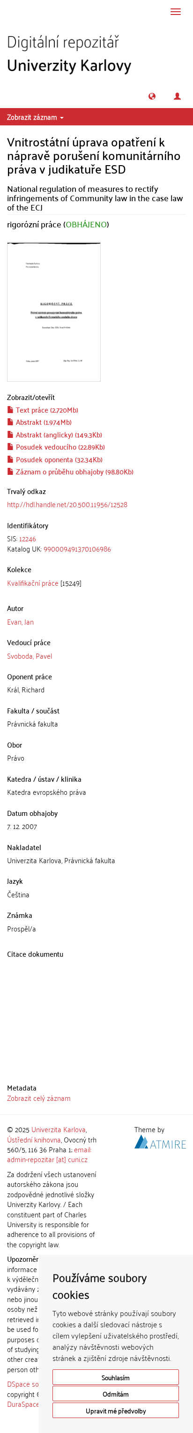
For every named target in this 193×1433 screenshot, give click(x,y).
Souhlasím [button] (116, 1377)
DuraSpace (23, 1403)
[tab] (96, 543)
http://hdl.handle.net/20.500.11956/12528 (67, 503)
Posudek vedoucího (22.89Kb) (59, 446)
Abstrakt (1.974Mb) (43, 421)
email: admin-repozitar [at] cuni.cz (49, 1153)
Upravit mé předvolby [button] (116, 1410)
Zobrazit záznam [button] (33, 116)
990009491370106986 (77, 548)
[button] (152, 96)
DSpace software (32, 1383)
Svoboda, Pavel (29, 655)
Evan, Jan (20, 621)
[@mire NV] (160, 1139)
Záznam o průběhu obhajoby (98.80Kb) (74, 471)
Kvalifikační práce (33, 582)
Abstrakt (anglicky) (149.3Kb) (58, 434)
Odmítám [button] (116, 1393)
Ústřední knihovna (34, 1139)
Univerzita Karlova (58, 1128)
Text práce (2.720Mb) (46, 409)
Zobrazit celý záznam (39, 1097)
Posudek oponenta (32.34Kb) (58, 459)
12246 (27, 538)
